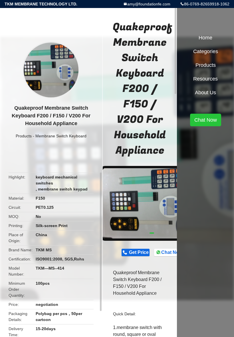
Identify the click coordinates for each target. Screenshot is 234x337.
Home (205, 38)
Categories (205, 51)
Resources (205, 79)
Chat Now (171, 252)
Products (24, 136)
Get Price (139, 252)
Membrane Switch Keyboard (60, 136)
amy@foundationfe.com (148, 4)
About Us (205, 92)
